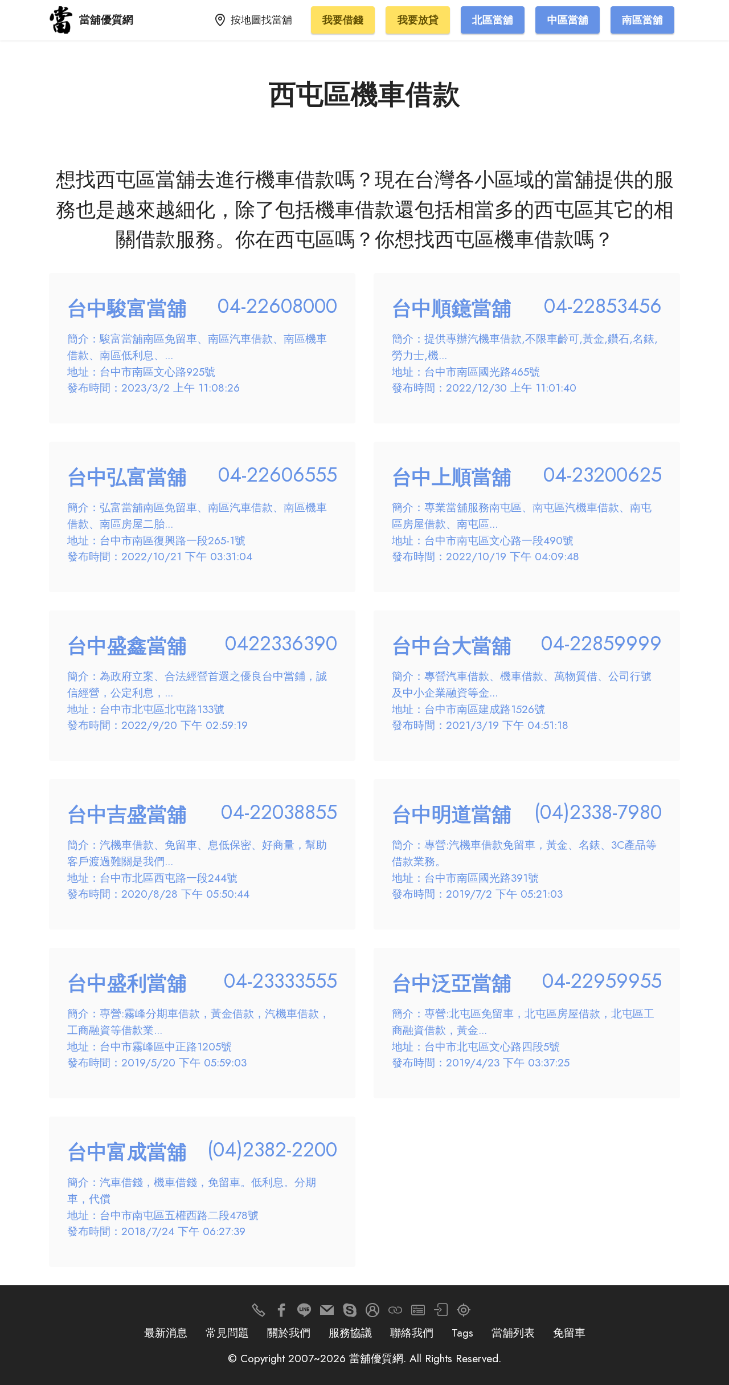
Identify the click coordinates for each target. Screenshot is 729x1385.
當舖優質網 (106, 19)
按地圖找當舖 (261, 20)
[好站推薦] (395, 1312)
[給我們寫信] (327, 1312)
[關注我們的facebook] (281, 1312)
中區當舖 (567, 20)
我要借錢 (342, 20)
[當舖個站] (418, 1312)
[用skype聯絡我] (350, 1312)
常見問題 (227, 1333)
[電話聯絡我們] (258, 1312)
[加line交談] (304, 1312)
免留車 (569, 1333)
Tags (462, 1333)
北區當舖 (492, 20)
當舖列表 (513, 1333)
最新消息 (165, 1333)
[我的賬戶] (441, 1312)
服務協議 (350, 1333)
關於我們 (288, 1333)
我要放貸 (418, 20)
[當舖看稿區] (463, 1312)
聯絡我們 (411, 1333)
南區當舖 (642, 20)
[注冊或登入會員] (372, 1312)
